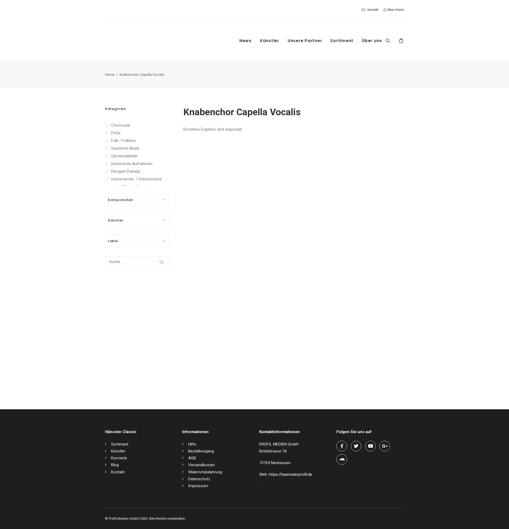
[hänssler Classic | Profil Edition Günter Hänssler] (149, 40)
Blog (115, 465)
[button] (391, 40)
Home (110, 75)
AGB (192, 458)
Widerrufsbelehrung (205, 472)
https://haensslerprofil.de (290, 474)
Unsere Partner (305, 40)
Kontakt (373, 10)
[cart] (400, 40)
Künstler (269, 40)
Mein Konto (396, 10)
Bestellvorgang (201, 451)
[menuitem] (371, 10)
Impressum (198, 485)
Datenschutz (199, 479)
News (245, 40)
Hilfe (192, 444)
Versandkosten (201, 465)
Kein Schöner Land (199, 379)
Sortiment (341, 40)
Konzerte (119, 458)
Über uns (372, 40)
